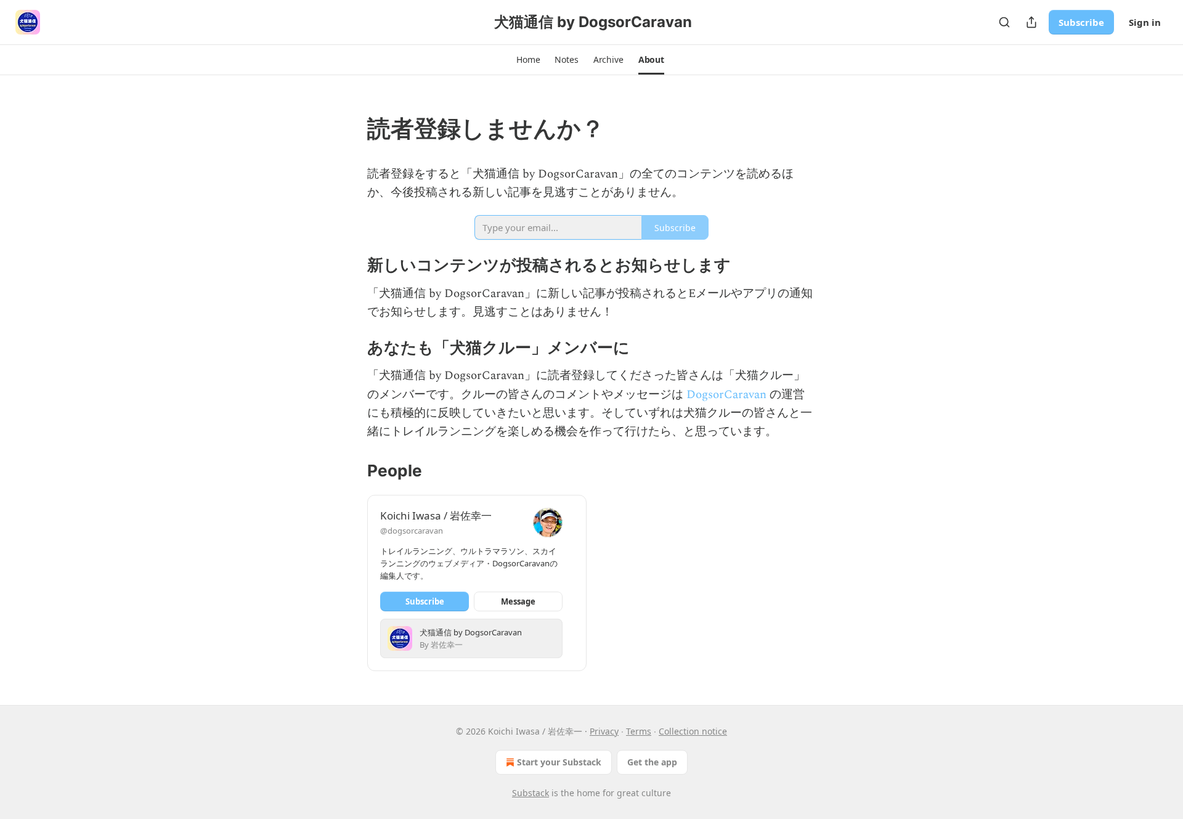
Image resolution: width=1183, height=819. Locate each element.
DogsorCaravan (726, 395)
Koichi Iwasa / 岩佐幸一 (436, 515)
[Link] (350, 128)
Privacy (604, 731)
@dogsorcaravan (411, 530)
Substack (530, 793)
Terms (638, 731)
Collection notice (693, 731)
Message (518, 601)
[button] (528, 60)
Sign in (1145, 22)
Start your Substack (559, 762)
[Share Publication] (1031, 22)
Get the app (652, 762)
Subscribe (1081, 22)
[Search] (1004, 22)
